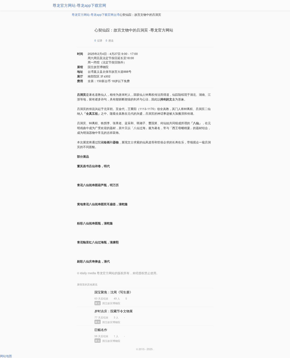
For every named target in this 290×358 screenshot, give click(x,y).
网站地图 (6, 356)
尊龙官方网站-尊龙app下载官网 (79, 5)
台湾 (117, 14)
